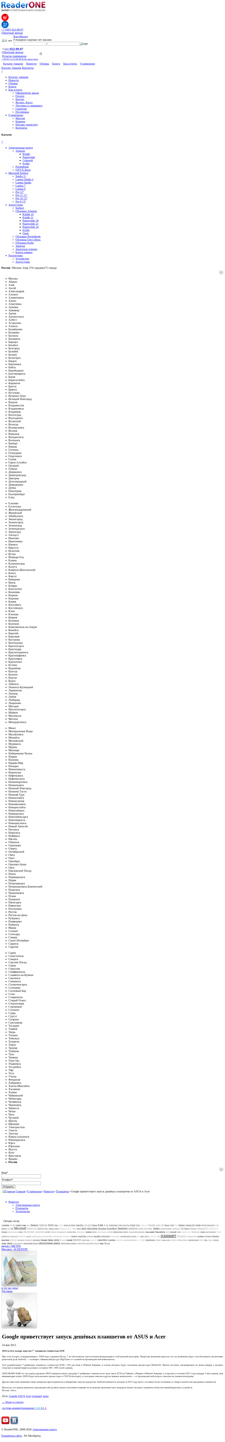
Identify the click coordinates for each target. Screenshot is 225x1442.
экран (9, 1243)
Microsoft (20, 1228)
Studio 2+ (20, 176)
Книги (56, 63)
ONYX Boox (23, 169)
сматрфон (119, 1240)
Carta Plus (79, 1225)
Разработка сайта (11, 1435)
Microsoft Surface (18, 173)
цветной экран (193, 1240)
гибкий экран (118, 1232)
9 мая (24, 1225)
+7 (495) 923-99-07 (12, 29)
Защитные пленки (26, 249)
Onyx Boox (102, 1228)
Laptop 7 (20, 185)
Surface (19, 207)
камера (202, 1232)
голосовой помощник (137, 1232)
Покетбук (215, 1236)
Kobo (217, 1225)
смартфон (102, 1239)
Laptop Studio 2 (24, 179)
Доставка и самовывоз (28, 105)
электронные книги (49, 1243)
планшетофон (192, 1236)
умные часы (165, 1240)
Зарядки (20, 245)
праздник (5, 1240)
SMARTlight (133, 1228)
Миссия (20, 118)
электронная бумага (30, 1243)
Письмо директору (26, 124)
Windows (193, 1228)
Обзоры (44, 63)
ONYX (83, 1228)
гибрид (125, 1232)
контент (22, 1236)
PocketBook (112, 1228)
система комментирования (24, 1408)
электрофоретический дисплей (88, 1243)
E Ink (100, 1225)
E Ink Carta (113, 1225)
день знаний (150, 1232)
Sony (150, 1228)
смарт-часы (86, 1240)
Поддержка (22, 111)
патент (146, 1236)
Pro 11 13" (21, 195)
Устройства (22, 258)
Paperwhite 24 (30, 226)
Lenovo (4, 1228)
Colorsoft (27, 160)
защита (184, 1232)
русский (69, 1240)
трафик (158, 1240)
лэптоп (28, 1236)
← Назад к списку (13, 1402)
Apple (51, 1225)
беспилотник (71, 1232)
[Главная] (9, 1191)
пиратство (153, 1236)
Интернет (196, 1232)
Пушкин (44, 1240)
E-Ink (132, 1225)
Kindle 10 (28, 214)
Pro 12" (19, 192)
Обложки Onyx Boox (28, 239)
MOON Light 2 (43, 1228)
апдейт (47, 1232)
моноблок (82, 1236)
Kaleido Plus (190, 1225)
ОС (138, 1236)
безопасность (61, 1232)
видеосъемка (102, 1232)
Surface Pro (176, 1228)
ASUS (61, 1225)
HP (162, 1225)
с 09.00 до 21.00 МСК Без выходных (20, 59)
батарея (53, 1232)
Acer (28, 1225)
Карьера (20, 121)
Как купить (70, 63)
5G (14, 1225)
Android (43, 1225)
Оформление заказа (27, 92)
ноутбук (97, 1236)
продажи (21, 1240)
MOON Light (32, 1228)
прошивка (36, 1240)
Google (151, 1225)
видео (94, 1232)
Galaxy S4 (144, 1225)
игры (189, 1232)
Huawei (167, 1225)
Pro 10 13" (21, 198)
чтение (3, 1243)
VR (182, 1228)
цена (201, 1240)
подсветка (207, 1236)
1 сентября (5, 1225)
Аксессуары (15, 204)
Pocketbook (22, 166)
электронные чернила (68, 1243)
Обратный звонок (12, 32)
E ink (106, 1225)
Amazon (20, 150)
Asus (56, 1225)
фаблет (174, 1240)
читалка (216, 1240)
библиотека (81, 1232)
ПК (159, 1236)
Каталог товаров (13, 63)
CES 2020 (87, 1225)
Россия (63, 1240)
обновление (105, 1236)
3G (11, 1225)
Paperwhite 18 (30, 220)
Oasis (25, 233)
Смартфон (111, 1240)
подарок (201, 1236)
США (143, 1240)
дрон (179, 1232)
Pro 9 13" (20, 201)
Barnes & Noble (69, 1225)
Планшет (181, 1236)
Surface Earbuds (166, 1228)
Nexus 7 (69, 1228)
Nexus (62, 1228)
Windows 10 (202, 1228)
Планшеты (62, 1191)
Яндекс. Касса (24, 102)
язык (102, 1243)
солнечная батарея (130, 1240)
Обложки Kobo (24, 242)
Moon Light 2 (54, 1228)
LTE (11, 1228)
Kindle (26, 154)
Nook (74, 1228)
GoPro (158, 1225)
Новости (31, 63)
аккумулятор (13, 1232)
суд (139, 1240)
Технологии (22, 1211)
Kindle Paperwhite (207, 1225)
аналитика (28, 1231)
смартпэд (94, 1240)
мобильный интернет (61, 1236)
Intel (172, 1225)
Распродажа (15, 255)
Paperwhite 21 (30, 223)
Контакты (28, 67)
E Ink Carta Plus (124, 1225)
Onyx (79, 1228)
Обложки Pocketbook (28, 236)
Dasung (94, 1225)
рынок (77, 1239)
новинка (90, 1236)
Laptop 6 (20, 188)
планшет (168, 1235)
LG (8, 1228)
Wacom (186, 1228)
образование (115, 1236)
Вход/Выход (20, 36)
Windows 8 (213, 1228)
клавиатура (5, 1236)
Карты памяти (24, 252)
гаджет (109, 1232)
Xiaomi (4, 1232)
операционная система (128, 1236)
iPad (176, 1225)
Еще (40, 267)
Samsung (123, 1228)
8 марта (18, 1225)
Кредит (19, 99)
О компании (87, 63)
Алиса (20, 1232)
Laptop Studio (23, 182)
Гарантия (21, 108)
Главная (20, 1191)
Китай (219, 1232)
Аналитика (39, 1231)
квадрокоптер (211, 1232)
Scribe (26, 163)
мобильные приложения (42, 1236)
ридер (56, 1240)
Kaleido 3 (182, 1225)
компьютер (14, 1236)
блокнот (89, 1232)
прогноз (13, 1240)
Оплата (19, 96)
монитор (74, 1236)
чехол (210, 1240)
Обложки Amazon (26, 211)
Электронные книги (20, 147)
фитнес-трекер (182, 1240)
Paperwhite (28, 157)
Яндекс (107, 1243)
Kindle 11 (27, 217)
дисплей (173, 1232)
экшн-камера (17, 1243)
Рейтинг (50, 1240)
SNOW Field (143, 1228)
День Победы (160, 1232)
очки (142, 1236)
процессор (28, 1240)
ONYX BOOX (92, 1228)
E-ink (138, 1225)
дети (167, 1232)
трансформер (150, 1240)
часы (205, 1240)
